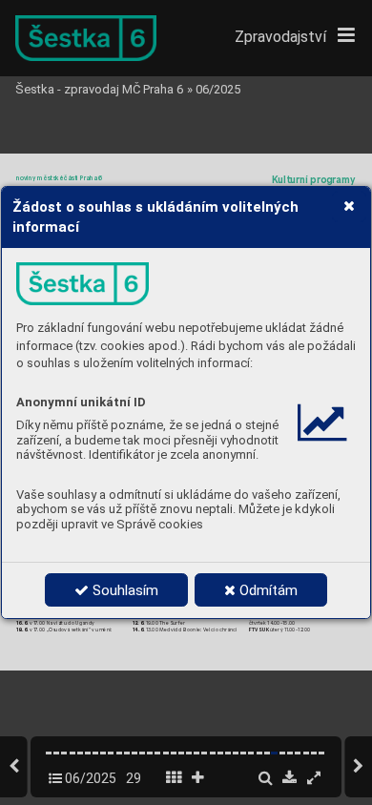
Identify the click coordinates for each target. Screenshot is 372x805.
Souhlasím (123, 590)
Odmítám (267, 590)
